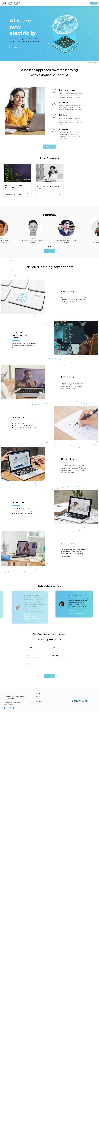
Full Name (29, 647)
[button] (49, 712)
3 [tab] (50, 246)
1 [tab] (45, 626)
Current (59, 180)
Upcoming (27, 179)
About (31, 3)
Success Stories (49, 3)
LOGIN (86, 3)
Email (54, 647)
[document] (49, 725)
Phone (28, 655)
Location (55, 655)
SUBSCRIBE (34, 729)
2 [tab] (48, 246)
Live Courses (38, 3)
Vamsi (16, 238)
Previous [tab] (3, 232)
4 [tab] (51, 626)
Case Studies (58, 3)
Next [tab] (96, 232)
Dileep (83, 238)
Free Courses (66, 3)
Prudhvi (49, 238)
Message (29, 663)
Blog (73, 3)
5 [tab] (53, 626)
